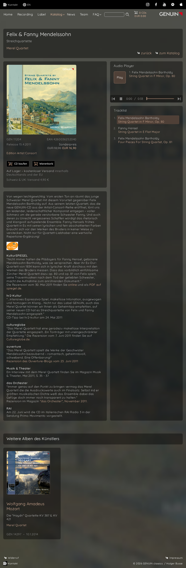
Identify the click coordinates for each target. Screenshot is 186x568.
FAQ (96, 14)
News (71, 14)
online (73, 284)
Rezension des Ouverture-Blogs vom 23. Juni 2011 (42, 361)
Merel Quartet (17, 48)
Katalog (56, 14)
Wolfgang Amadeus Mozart (25, 506)
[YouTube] (164, 4)
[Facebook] (156, 4)
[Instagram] (147, 4)
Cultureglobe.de (18, 339)
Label (42, 14)
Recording (25, 14)
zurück (146, 53)
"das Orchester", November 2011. (64, 401)
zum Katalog (169, 53)
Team (84, 14)
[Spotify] (172, 4)
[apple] (181, 4)
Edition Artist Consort (22, 153)
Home (8, 14)
